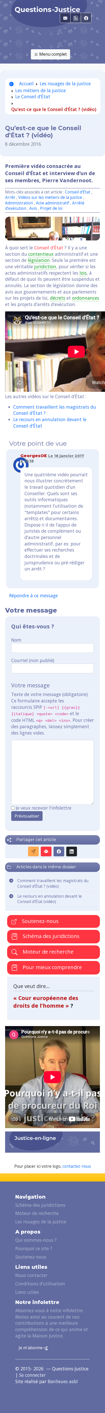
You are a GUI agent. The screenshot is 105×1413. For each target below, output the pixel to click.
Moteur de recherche (47, 951)
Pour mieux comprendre (51, 967)
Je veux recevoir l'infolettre (43, 808)
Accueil (26, 83)
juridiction (45, 266)
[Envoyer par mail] (33, 851)
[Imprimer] (46, 851)
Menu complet (52, 54)
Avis (33, 208)
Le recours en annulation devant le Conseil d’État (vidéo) (49, 899)
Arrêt (10, 197)
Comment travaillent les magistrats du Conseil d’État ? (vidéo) (52, 883)
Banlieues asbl (63, 1381)
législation (39, 260)
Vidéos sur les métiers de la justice (50, 197)
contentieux (41, 254)
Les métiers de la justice (40, 90)
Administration (19, 203)
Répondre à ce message (33, 595)
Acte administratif (52, 203)
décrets (57, 298)
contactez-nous (76, 1166)
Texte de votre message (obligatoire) (49, 694)
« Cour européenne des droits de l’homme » (45, 1001)
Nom (16, 640)
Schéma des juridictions (50, 936)
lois (83, 273)
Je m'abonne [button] (31, 1347)
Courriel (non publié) (32, 660)
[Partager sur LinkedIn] (71, 851)
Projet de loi (51, 208)
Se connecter (32, 1375)
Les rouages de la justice (65, 83)
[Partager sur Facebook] (59, 851)
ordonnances (85, 298)
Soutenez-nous (40, 921)
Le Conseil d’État (32, 96)
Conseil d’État (77, 192)
